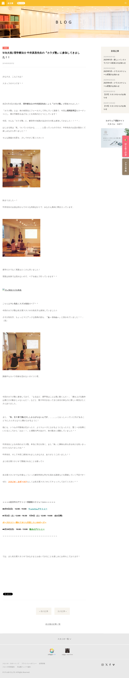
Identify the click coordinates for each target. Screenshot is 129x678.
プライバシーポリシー (29, 663)
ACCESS (21, 3)
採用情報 (42, 663)
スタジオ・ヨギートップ (11, 663)
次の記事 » (62, 611)
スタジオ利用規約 (9, 667)
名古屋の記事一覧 (52, 624)
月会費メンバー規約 (24, 667)
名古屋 (10, 3)
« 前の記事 (43, 611)
